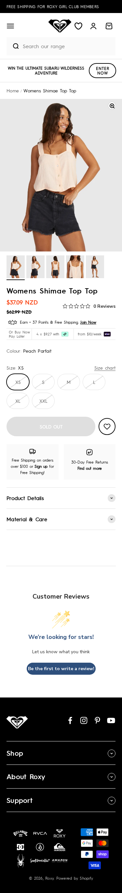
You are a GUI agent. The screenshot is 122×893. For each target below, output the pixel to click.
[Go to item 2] (35, 267)
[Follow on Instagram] (83, 720)
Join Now (88, 322)
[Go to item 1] (16, 267)
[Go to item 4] (75, 267)
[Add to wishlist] (107, 426)
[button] (10, 26)
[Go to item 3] (55, 267)
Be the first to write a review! (61, 669)
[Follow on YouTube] (111, 720)
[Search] (13, 46)
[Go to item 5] (95, 267)
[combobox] (67, 46)
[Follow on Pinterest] (97, 720)
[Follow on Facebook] (70, 720)
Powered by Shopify (74, 878)
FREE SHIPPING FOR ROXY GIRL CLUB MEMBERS (53, 6)
